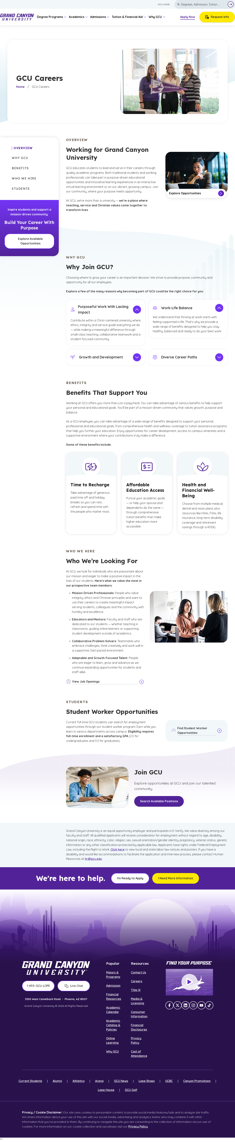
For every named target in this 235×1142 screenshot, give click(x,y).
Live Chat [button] (76, 986)
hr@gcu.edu (93, 859)
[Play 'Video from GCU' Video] (189, 982)
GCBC (169, 1081)
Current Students (30, 1081)
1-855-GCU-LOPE (38, 986)
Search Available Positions (159, 801)
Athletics (79, 1081)
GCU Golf (131, 1090)
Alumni (57, 1081)
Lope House (106, 1090)
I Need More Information (175, 878)
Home (20, 87)
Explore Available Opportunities (30, 241)
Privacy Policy (138, 1126)
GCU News (121, 1081)
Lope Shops (147, 1081)
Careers (136, 981)
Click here (117, 849)
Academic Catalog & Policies (113, 1025)
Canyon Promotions (197, 1081)
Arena (99, 1081)
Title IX (135, 990)
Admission (113, 985)
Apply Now (187, 17)
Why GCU (112, 1051)
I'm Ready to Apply (130, 878)
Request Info (220, 17)
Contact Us (138, 972)
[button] (22, 148)
